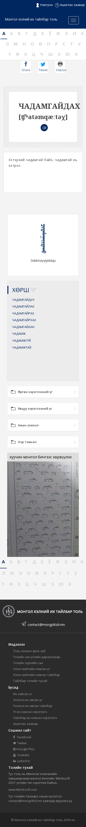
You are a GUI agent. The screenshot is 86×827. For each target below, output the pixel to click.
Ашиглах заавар (72, 5)
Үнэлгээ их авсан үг (27, 700)
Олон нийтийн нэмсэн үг (31, 669)
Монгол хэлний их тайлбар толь (31, 19)
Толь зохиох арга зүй (29, 651)
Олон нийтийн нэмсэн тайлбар (36, 675)
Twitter (21, 743)
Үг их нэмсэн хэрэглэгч (30, 712)
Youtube (22, 755)
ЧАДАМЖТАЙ (21, 347)
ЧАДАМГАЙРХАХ (24, 320)
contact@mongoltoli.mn (46, 624)
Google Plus (25, 749)
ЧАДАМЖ (19, 333)
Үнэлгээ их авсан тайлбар (32, 706)
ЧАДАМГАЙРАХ (23, 313)
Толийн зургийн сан (28, 663)
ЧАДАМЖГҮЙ (21, 340)
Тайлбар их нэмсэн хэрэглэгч (35, 718)
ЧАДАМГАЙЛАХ (23, 306)
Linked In (23, 761)
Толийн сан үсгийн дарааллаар (36, 657)
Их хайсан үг (22, 694)
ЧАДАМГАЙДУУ (23, 300)
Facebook (23, 737)
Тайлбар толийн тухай (30, 681)
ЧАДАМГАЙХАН (23, 327)
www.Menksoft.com (22, 789)
